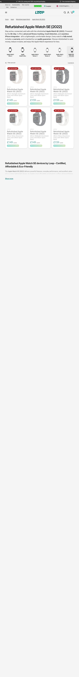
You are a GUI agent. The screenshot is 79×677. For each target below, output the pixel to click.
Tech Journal (25, 5)
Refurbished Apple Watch (23, 19)
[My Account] (68, 12)
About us (7, 5)
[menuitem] (8, 5)
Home (7, 19)
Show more (9, 178)
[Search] (65, 12)
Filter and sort (11, 62)
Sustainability (16, 5)
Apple (12, 19)
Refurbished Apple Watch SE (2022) (16, 93)
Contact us (13, 7)
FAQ (7, 7)
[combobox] (64, 6)
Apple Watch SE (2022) (38, 19)
